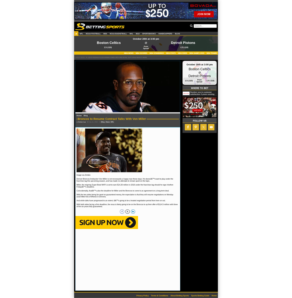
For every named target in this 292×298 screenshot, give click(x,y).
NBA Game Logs (196, 53)
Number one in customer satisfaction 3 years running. (202, 93)
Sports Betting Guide (200, 296)
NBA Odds (182, 53)
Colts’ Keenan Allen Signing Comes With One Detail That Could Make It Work (117, 57)
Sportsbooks (149, 34)
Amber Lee (82, 122)
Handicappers (165, 34)
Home (79, 116)
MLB (138, 34)
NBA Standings (157, 53)
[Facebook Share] (122, 211)
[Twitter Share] (127, 211)
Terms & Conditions (159, 296)
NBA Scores (141, 53)
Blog (177, 34)
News (108, 122)
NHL (131, 34)
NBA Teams (212, 53)
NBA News (128, 53)
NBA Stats (171, 53)
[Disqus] (127, 259)
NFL (81, 34)
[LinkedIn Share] (133, 211)
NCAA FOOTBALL (93, 34)
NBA (105, 34)
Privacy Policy (142, 296)
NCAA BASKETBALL (118, 34)
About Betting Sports (180, 296)
